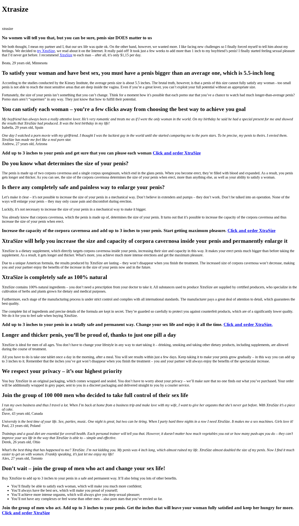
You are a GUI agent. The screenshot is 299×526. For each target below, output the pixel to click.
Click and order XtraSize (177, 152)
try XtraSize (46, 51)
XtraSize (66, 55)
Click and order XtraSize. (248, 324)
